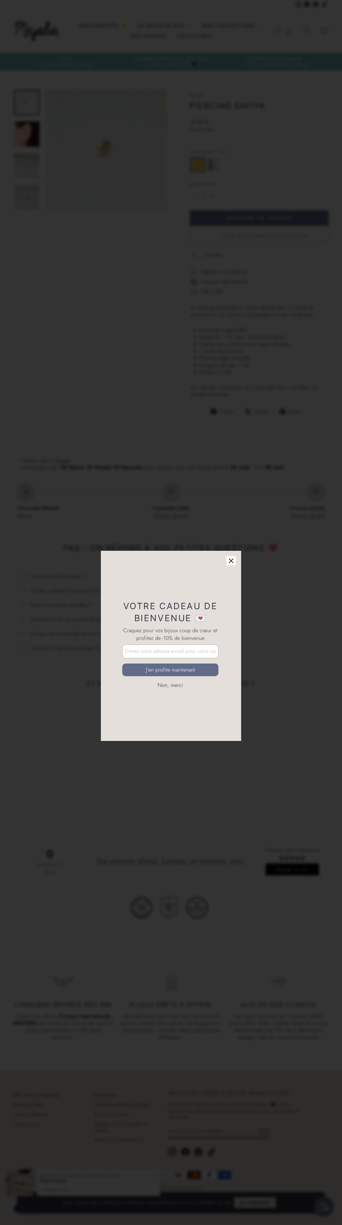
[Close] (231, 527)
